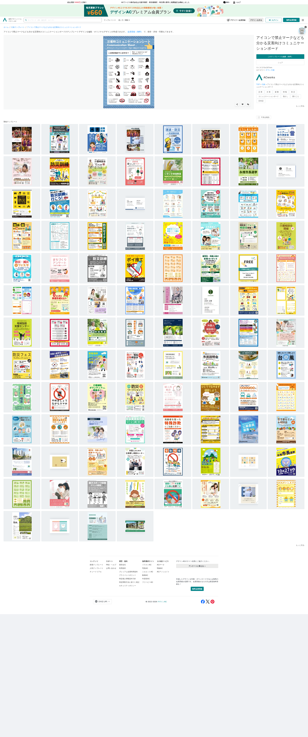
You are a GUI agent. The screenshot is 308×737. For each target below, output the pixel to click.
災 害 (260, 92)
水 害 (268, 92)
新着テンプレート (96, 565)
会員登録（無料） (135, 31)
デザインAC (162, 602)
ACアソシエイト (163, 572)
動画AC (145, 575)
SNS (227, 2)
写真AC (145, 568)
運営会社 (122, 565)
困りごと (295, 96)
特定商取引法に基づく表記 (129, 582)
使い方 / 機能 (123, 20)
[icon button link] (303, 20)
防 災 (293, 92)
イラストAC (146, 565)
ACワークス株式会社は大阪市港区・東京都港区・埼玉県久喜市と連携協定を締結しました (155, 2)
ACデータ (160, 565)
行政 (273, 70)
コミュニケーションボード (268, 96)
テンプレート (109, 20)
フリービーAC (147, 582)
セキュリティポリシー (127, 586)
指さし (285, 96)
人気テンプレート (96, 568)
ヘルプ (238, 2)
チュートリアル (96, 572)
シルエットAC (147, 572)
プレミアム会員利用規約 (128, 572)
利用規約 (122, 568)
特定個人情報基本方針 (127, 579)
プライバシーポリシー (127, 575)
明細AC (160, 568)
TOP (258, 84)
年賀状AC (146, 579)
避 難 (277, 92)
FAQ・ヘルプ (111, 565)
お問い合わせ (111, 568)
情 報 (285, 92)
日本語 (260, 101)
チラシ (268, 70)
